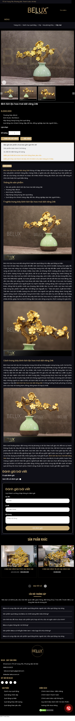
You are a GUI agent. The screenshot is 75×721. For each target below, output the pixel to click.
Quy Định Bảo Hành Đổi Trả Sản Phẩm (55, 705)
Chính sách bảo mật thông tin (52, 702)
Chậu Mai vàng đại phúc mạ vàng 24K (18, 573)
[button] (45, 589)
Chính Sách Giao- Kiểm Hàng (52, 695)
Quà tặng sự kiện (10, 702)
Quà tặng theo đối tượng (13, 705)
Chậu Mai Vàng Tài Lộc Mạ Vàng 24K (56, 573)
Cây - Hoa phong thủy (46, 25)
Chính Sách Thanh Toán (50, 698)
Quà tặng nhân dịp (11, 698)
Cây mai (58, 25)
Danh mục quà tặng (29, 25)
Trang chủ (17, 25)
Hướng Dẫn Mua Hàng (49, 709)
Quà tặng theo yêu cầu (12, 709)
